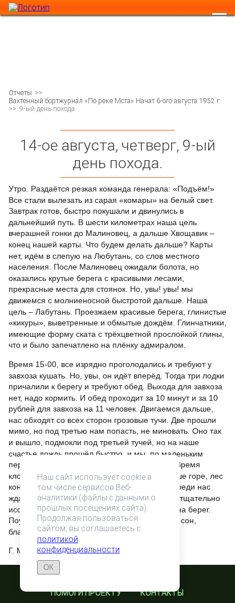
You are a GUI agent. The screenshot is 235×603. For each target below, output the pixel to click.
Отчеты (20, 93)
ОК (48, 567)
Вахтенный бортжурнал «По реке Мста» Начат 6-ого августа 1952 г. (115, 101)
